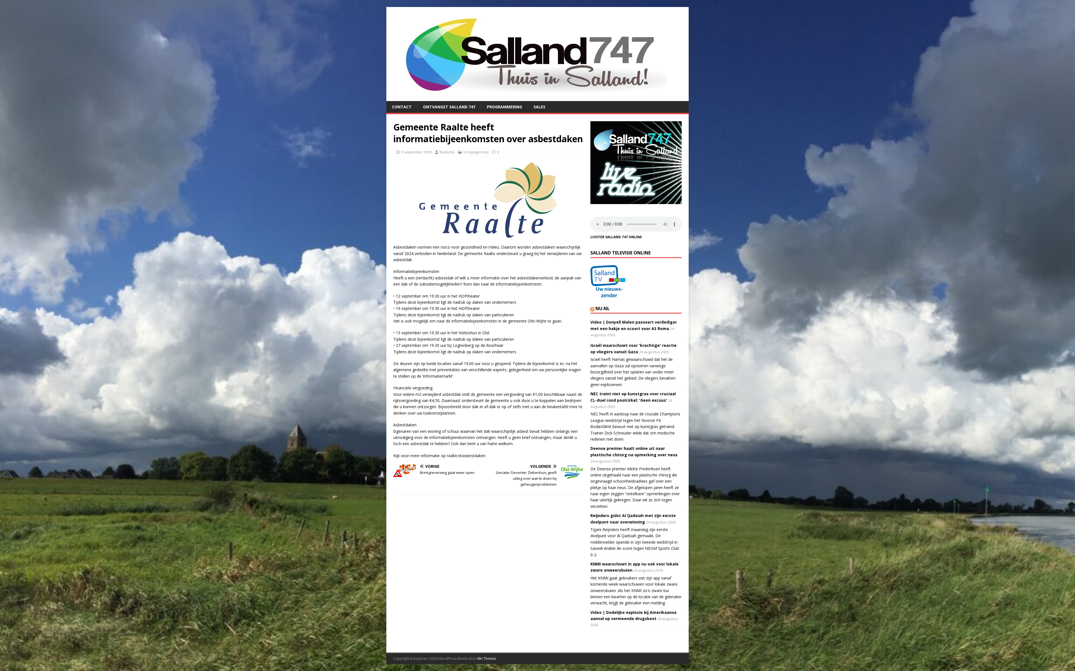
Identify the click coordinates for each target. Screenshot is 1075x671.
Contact (402, 106)
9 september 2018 (416, 152)
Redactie (447, 152)
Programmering (504, 106)
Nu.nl (602, 308)
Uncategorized (476, 152)
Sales (539, 106)
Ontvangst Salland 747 (449, 106)
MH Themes (486, 658)
